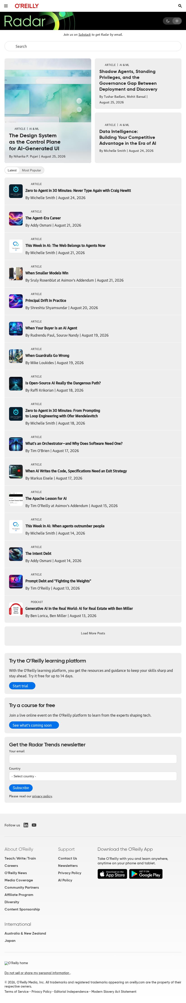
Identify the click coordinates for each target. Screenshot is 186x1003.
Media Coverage (19, 880)
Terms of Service (17, 992)
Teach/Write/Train (20, 858)
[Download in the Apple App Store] (112, 877)
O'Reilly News (16, 872)
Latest (12, 170)
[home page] (27, 5)
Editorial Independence (71, 992)
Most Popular (31, 170)
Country (14, 768)
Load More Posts (93, 632)
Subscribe (21, 788)
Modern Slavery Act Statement (113, 992)
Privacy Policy (69, 872)
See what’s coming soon (32, 725)
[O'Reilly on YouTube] (34, 825)
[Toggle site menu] (5, 5)
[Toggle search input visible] (180, 5)
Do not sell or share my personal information (37, 973)
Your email (16, 750)
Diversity (12, 902)
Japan (10, 940)
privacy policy (42, 795)
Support (66, 849)
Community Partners (22, 887)
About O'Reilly (19, 849)
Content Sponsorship (22, 909)
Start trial (20, 685)
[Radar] (39, 21)
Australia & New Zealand (25, 933)
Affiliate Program (19, 894)
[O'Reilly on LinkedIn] (26, 825)
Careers (11, 865)
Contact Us (67, 858)
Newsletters (68, 865)
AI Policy (65, 880)
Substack (84, 34)
